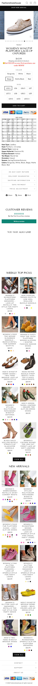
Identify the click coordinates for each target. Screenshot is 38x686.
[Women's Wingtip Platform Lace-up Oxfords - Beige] (10, 263)
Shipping (11, 61)
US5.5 (8, 88)
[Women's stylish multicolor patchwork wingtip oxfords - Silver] (7, 419)
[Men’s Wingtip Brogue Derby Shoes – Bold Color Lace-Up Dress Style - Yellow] (26, 615)
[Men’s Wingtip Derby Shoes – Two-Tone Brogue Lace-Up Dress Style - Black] (9, 384)
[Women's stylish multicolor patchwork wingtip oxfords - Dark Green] (14, 419)
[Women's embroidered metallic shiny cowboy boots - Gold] (16, 499)
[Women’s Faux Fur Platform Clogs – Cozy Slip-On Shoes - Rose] (7, 535)
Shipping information (19, 180)
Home (18, 45)
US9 (30, 93)
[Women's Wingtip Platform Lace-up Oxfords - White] (6, 263)
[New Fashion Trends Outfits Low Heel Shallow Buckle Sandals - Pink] (24, 308)
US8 (15, 93)
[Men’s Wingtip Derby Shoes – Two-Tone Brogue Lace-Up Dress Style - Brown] (6, 384)
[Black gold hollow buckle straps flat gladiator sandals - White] (12, 453)
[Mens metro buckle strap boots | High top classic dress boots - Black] (22, 384)
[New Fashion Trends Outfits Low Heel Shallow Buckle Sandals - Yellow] (31, 308)
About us (18, 672)
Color (19, 70)
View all (19, 459)
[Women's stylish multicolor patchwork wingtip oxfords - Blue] (16, 419)
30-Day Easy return (19, 172)
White (20, 74)
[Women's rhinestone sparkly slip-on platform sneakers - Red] (29, 650)
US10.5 (26, 99)
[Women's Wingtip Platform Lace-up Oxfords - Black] (8, 263)
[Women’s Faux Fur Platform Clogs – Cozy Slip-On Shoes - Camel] (5, 535)
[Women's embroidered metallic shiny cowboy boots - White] (12, 499)
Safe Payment (19, 184)
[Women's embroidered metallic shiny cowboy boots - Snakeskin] (5, 499)
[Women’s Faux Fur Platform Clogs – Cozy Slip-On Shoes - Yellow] (3, 535)
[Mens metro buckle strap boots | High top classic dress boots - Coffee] (29, 384)
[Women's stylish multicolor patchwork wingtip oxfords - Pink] (5, 419)
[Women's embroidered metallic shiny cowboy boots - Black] (7, 499)
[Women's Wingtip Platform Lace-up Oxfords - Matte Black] (12, 263)
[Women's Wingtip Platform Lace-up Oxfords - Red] (8, 265)
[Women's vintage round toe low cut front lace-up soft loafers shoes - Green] (26, 455)
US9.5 (11, 99)
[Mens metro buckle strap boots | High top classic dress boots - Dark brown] (33, 384)
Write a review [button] (19, 221)
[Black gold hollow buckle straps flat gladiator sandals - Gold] (7, 453)
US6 (15, 88)
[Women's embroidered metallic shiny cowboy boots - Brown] (12, 501)
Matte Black (19, 79)
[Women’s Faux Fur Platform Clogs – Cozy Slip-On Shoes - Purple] (16, 535)
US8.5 (23, 93)
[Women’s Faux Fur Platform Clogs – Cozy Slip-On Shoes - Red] (10, 536)
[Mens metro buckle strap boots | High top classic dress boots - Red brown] (27, 384)
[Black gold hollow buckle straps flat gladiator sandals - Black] (10, 453)
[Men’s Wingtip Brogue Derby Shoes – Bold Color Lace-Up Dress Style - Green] (30, 615)
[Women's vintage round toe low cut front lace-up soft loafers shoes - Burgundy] (28, 455)
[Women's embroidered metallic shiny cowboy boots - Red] (10, 499)
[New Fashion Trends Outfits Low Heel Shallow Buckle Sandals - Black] (27, 308)
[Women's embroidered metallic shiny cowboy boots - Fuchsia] (3, 499)
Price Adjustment (19, 189)
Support (18, 667)
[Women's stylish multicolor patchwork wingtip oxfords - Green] (3, 419)
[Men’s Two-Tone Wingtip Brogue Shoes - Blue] (11, 646)
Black (29, 74)
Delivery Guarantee (19, 176)
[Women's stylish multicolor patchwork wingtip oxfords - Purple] (12, 419)
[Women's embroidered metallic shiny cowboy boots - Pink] (14, 499)
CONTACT (18, 663)
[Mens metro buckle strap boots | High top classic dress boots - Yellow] (24, 384)
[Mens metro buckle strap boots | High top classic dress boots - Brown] (31, 384)
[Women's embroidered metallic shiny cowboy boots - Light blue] (7, 501)
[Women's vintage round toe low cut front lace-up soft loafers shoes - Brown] (30, 455)
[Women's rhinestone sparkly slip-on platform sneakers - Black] (31, 650)
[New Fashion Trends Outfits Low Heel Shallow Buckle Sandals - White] (29, 308)
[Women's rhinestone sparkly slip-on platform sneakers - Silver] (27, 650)
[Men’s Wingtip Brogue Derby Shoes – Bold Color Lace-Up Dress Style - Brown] (28, 615)
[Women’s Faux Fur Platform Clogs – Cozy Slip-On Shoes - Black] (12, 535)
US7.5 (8, 93)
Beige (9, 79)
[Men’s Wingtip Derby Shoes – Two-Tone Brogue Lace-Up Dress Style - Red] (11, 384)
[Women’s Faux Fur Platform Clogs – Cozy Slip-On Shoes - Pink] (10, 535)
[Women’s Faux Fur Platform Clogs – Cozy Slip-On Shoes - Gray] (12, 536)
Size (19, 84)
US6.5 (23, 88)
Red (29, 79)
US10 (18, 99)
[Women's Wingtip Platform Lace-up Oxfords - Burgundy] (3, 263)
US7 (30, 88)
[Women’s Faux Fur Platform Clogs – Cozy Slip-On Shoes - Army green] (7, 536)
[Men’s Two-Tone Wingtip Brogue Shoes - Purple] (9, 646)
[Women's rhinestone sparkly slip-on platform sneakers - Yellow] (24, 650)
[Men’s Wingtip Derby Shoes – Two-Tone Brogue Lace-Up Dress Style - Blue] (13, 384)
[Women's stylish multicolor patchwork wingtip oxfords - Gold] (10, 419)
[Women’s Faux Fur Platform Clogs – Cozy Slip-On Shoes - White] (14, 535)
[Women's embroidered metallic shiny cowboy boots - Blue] (10, 501)
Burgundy (11, 74)
